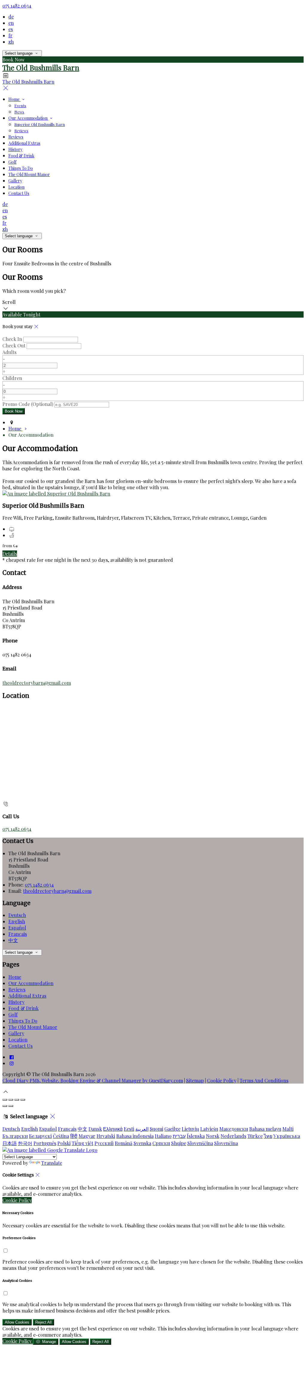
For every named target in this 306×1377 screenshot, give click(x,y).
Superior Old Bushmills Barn (39, 124)
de (11, 16)
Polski (64, 1143)
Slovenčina (226, 1143)
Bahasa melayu (265, 1129)
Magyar (87, 1136)
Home (14, 99)
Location (16, 187)
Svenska (142, 1143)
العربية (142, 1129)
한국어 (25, 1143)
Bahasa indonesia (135, 1136)
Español (17, 927)
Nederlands (233, 1136)
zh (11, 42)
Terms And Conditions (264, 1080)
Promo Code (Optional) (27, 404)
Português (44, 1143)
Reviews (21, 130)
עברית (179, 1136)
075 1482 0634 (16, 5)
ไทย (268, 1136)
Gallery (15, 181)
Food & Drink (21, 156)
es (10, 29)
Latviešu (209, 1129)
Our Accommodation (28, 118)
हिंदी (73, 1136)
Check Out (13, 345)
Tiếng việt (82, 1143)
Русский (104, 1143)
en (11, 23)
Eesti (129, 1129)
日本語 (9, 1143)
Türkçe (255, 1136)
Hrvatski (106, 1136)
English (16, 921)
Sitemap (195, 1080)
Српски (161, 1143)
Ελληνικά (113, 1129)
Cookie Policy (221, 1080)
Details (9, 553)
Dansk (95, 1129)
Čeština (61, 1136)
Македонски (233, 1129)
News (19, 111)
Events (20, 105)
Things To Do (20, 168)
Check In (12, 339)
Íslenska (196, 1136)
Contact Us (18, 193)
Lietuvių (190, 1129)
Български (15, 1136)
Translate (51, 1163)
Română (123, 1143)
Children (12, 378)
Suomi (156, 1129)
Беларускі (40, 1136)
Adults (9, 352)
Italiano (163, 1136)
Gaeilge (172, 1129)
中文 (13, 940)
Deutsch (17, 915)
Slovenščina (200, 1143)
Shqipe (178, 1143)
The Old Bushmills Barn (40, 67)
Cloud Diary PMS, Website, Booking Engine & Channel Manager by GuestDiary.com (92, 1080)
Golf (12, 162)
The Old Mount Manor (29, 174)
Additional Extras (24, 143)
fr (10, 35)
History (15, 149)
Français (17, 934)
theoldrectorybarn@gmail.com (36, 683)
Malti (287, 1129)
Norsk (212, 1136)
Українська (286, 1136)
